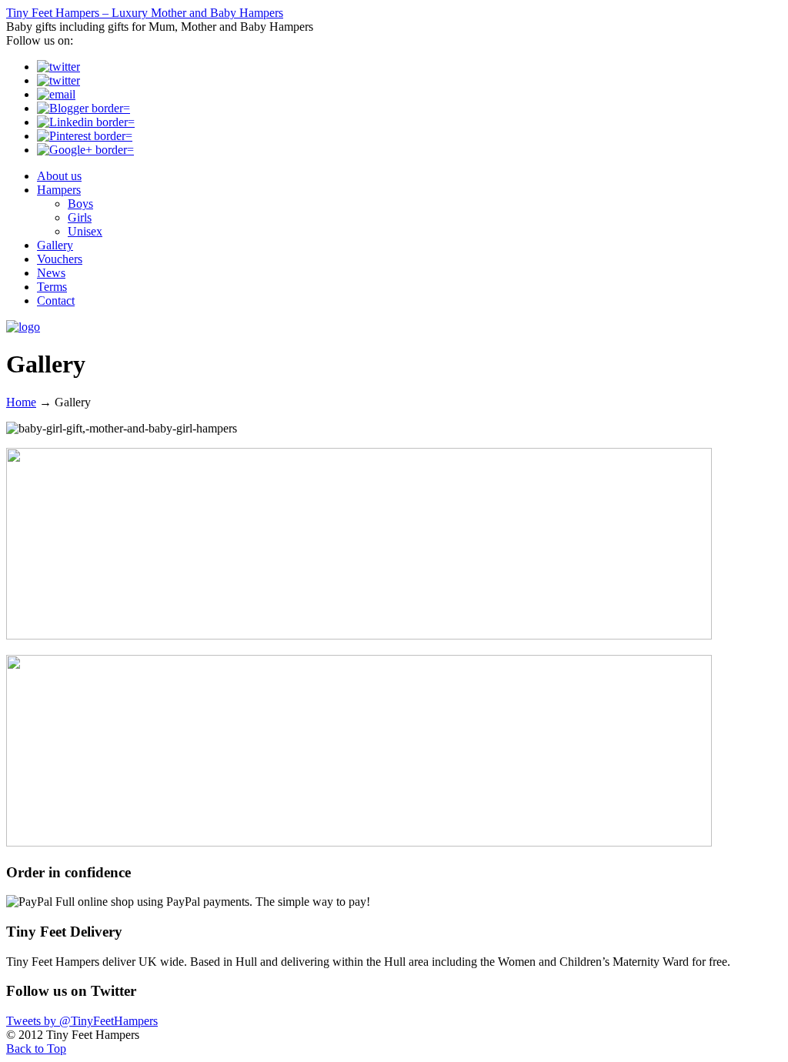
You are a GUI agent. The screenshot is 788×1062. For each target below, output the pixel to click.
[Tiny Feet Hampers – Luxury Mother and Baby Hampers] (23, 326)
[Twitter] (58, 66)
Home (21, 402)
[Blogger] (83, 108)
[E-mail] (56, 94)
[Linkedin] (86, 122)
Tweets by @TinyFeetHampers (82, 1020)
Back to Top (36, 1048)
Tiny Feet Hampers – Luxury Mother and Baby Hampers (144, 12)
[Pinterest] (84, 135)
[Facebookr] (58, 80)
